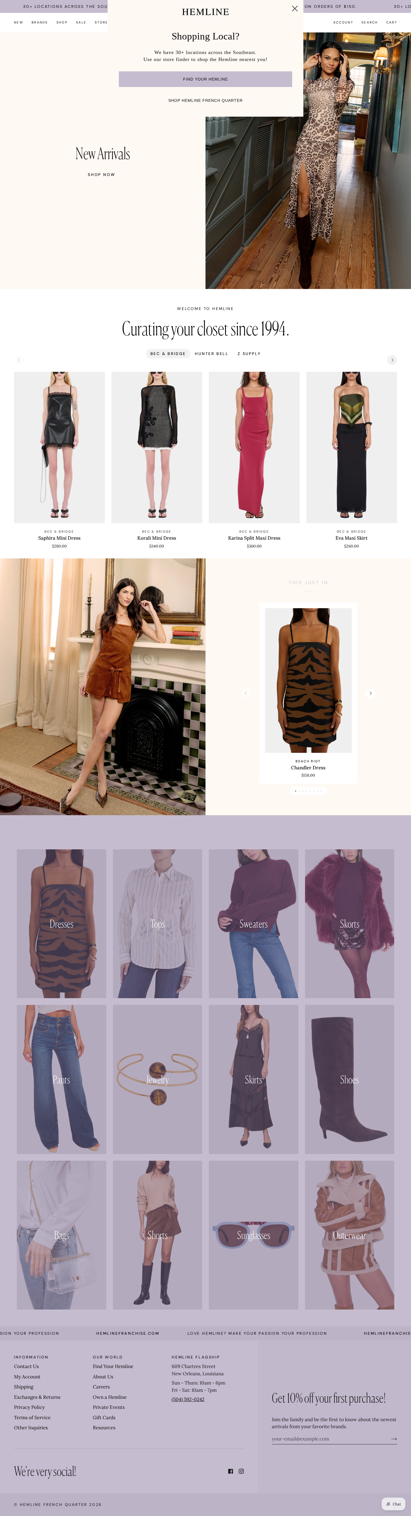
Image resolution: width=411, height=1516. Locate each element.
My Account (27, 1377)
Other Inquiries (31, 1428)
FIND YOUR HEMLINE (205, 79)
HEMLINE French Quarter (54, 1504)
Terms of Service (32, 1417)
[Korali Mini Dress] (157, 447)
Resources (104, 1428)
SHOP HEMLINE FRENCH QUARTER (205, 100)
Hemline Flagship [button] (196, 1357)
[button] (39, 22)
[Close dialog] (295, 8)
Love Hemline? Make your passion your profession (200, 1333)
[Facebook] (230, 1471)
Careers (101, 1387)
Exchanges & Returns (37, 1397)
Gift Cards (104, 1417)
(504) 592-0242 (188, 1399)
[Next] (392, 360)
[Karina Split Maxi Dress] (254, 447)
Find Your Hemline (113, 1366)
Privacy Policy (29, 1407)
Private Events (109, 1407)
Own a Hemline (110, 1397)
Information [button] (31, 1357)
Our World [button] (108, 1357)
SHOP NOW (101, 174)
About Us (103, 1377)
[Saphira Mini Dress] (59, 447)
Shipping (23, 1387)
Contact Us (26, 1366)
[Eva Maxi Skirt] (351, 447)
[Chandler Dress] (308, 680)
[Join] (389, 1438)
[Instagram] (241, 1471)
